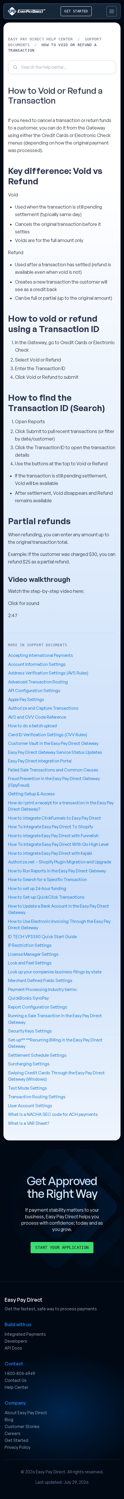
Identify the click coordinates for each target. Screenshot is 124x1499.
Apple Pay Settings (26, 699)
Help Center (16, 1387)
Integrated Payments (25, 1334)
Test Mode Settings (27, 1088)
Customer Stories (22, 1426)
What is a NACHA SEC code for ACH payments (53, 1114)
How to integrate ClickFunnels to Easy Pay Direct (54, 818)
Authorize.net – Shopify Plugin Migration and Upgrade (59, 862)
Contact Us (16, 1380)
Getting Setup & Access (31, 794)
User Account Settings (30, 1105)
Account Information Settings (37, 664)
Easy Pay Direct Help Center (40, 39)
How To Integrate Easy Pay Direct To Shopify (50, 826)
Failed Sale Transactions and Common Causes (53, 770)
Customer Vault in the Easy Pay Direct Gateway (53, 743)
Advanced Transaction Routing (38, 682)
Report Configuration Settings (37, 1007)
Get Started (16, 1440)
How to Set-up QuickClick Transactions (46, 897)
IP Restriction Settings (30, 945)
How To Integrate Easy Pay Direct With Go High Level (58, 844)
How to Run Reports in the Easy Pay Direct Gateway (57, 871)
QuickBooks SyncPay (28, 998)
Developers (16, 1341)
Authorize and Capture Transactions (43, 708)
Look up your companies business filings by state (55, 972)
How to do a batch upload (32, 725)
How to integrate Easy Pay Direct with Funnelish (53, 835)
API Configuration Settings (34, 690)
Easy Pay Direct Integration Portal (40, 761)
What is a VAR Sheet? (28, 1123)
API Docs (13, 1348)
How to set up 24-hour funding (37, 888)
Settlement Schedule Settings (37, 1055)
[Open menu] (111, 11)
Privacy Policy (17, 1447)
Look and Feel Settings (30, 963)
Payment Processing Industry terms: (42, 989)
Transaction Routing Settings (36, 1096)
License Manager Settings (33, 954)
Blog (9, 1419)
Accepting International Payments (40, 655)
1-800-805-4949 (20, 1373)
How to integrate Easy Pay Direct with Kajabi (50, 853)
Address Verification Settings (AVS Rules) (48, 673)
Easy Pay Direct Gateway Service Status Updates (55, 752)
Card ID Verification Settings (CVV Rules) (47, 734)
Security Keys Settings (30, 1031)
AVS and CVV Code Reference (37, 717)
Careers (12, 1433)
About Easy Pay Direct (26, 1412)
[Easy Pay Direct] (26, 11)
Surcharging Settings (29, 1064)
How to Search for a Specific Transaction (47, 879)
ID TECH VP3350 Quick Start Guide (42, 936)
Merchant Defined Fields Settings (40, 980)
